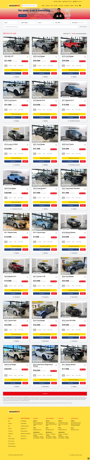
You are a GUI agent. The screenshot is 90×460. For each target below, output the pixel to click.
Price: (39, 22)
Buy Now (25, 73)
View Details (13, 73)
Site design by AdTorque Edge (76, 455)
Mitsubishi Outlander (25, 433)
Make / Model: (24, 22)
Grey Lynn (60, 418)
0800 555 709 (62, 429)
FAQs (9, 436)
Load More (45, 393)
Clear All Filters (83, 26)
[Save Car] (27, 57)
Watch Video (25, 52)
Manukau (35, 418)
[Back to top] (88, 458)
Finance (48, 5)
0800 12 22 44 (67, 1)
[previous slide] (4, 45)
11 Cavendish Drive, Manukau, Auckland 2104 (38, 424)
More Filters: (75, 22)
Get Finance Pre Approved (16, 70)
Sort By (73, 33)
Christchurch (74, 418)
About (72, 5)
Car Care (61, 5)
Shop (43, 5)
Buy (9, 421)
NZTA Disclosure (12, 446)
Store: (5, 22)
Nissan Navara (24, 431)
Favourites (10, 433)
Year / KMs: (57, 22)
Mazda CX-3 (23, 428)
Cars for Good (11, 443)
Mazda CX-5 (24, 438)
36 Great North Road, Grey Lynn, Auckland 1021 (63, 424)
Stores (76, 5)
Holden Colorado (24, 426)
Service (55, 5)
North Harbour (50, 418)
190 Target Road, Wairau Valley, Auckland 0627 (51, 424)
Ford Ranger (23, 421)
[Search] (23, 5)
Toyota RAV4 (23, 423)
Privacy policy (11, 438)
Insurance (66, 5)
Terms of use (11, 441)
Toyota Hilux (23, 436)
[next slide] (28, 45)
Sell (51, 5)
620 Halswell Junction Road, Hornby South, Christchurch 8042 (76, 424)
